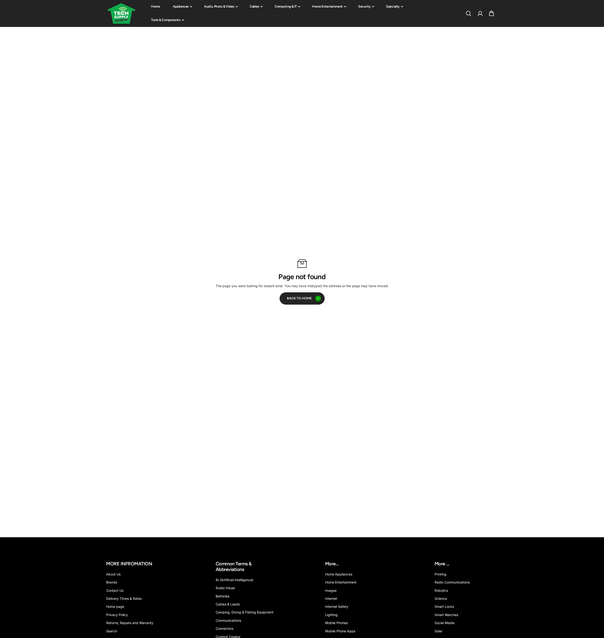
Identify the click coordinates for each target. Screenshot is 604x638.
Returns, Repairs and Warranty (129, 623)
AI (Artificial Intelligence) (234, 580)
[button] (491, 13)
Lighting (331, 615)
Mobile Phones (336, 623)
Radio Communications (452, 582)
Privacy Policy (117, 615)
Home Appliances (338, 574)
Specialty (393, 6)
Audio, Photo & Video (219, 6)
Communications (228, 620)
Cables (254, 6)
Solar (438, 631)
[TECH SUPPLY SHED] (121, 13)
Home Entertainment (327, 6)
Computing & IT (286, 6)
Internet (331, 598)
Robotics (441, 590)
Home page (115, 606)
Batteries (222, 596)
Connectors (224, 628)
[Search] (468, 13)
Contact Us (114, 590)
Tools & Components (165, 20)
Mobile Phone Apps (340, 631)
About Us (113, 574)
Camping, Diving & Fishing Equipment (244, 612)
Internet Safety (336, 606)
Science (441, 598)
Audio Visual (225, 588)
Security (364, 6)
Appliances (181, 6)
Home (155, 6)
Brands (111, 582)
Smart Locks (444, 606)
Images (330, 590)
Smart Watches (446, 615)
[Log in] (480, 13)
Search (111, 631)
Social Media (444, 623)
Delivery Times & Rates (124, 598)
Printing (440, 574)
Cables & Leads (228, 604)
